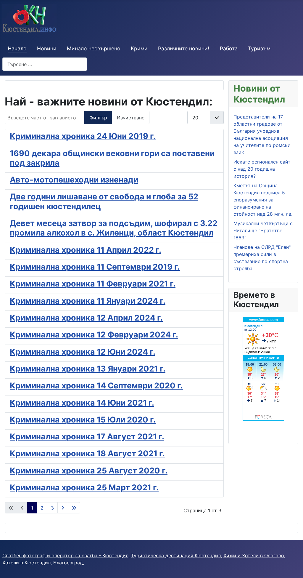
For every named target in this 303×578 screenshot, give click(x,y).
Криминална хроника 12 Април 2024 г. (86, 318)
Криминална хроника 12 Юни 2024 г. (82, 352)
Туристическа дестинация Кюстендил (176, 555)
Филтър (98, 118)
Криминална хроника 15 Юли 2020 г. (83, 420)
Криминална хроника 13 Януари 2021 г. (87, 369)
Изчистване (130, 118)
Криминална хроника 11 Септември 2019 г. (95, 267)
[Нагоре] (292, 567)
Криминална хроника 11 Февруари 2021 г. (92, 284)
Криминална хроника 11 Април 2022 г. (85, 250)
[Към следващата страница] (62, 507)
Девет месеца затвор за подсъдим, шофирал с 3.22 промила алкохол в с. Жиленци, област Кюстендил (113, 228)
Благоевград (68, 563)
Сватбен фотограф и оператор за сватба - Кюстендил (65, 555)
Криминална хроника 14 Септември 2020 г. (96, 385)
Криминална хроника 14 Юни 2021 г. (82, 403)
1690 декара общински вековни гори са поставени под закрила (112, 158)
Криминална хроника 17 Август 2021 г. (87, 436)
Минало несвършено (93, 48)
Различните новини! (183, 48)
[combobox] (44, 64)
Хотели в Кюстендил (26, 563)
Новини (47, 48)
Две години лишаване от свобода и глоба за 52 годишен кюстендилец (104, 201)
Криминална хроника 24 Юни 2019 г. (83, 136)
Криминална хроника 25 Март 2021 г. (84, 487)
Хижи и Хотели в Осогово (253, 555)
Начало (17, 48)
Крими (139, 48)
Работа (229, 48)
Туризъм (259, 48)
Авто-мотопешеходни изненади (74, 180)
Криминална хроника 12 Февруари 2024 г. (94, 335)
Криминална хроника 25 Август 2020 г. (88, 470)
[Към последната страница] (74, 507)
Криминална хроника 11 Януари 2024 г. (87, 301)
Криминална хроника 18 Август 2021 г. (87, 453)
